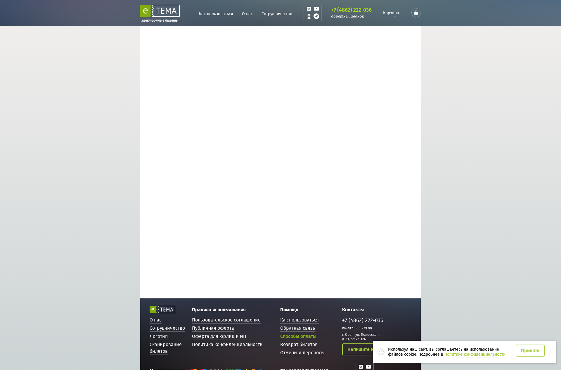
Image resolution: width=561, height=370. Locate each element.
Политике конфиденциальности (474, 354)
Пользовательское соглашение (226, 320)
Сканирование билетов (166, 348)
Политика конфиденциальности (227, 344)
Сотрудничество (277, 14)
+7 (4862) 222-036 (351, 10)
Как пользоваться (216, 14)
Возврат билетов (299, 344)
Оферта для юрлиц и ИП (219, 336)
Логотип (159, 336)
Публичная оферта (213, 328)
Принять (530, 350)
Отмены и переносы (302, 352)
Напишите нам (363, 349)
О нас (247, 14)
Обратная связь (297, 328)
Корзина (391, 13)
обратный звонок (347, 16)
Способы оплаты (298, 336)
